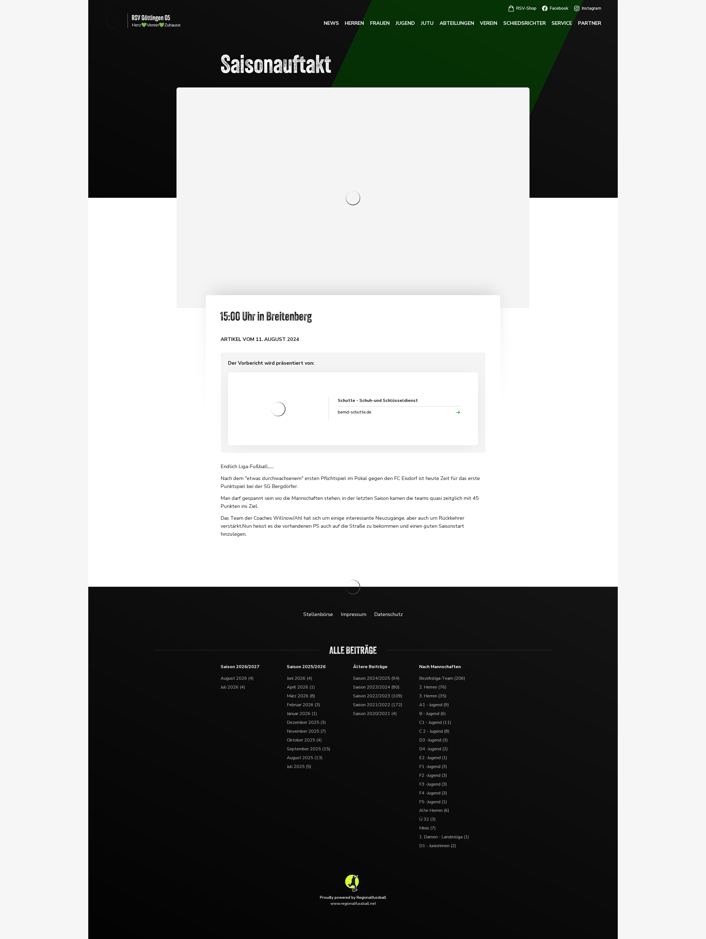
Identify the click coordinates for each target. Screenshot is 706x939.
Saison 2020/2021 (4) (375, 714)
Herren (354, 23)
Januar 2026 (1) (302, 714)
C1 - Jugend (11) (435, 722)
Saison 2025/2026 (306, 667)
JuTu (427, 23)
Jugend (405, 23)
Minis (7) (427, 828)
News (331, 23)
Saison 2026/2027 (240, 667)
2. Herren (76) (432, 687)
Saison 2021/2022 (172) (377, 705)
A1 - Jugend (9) (434, 705)
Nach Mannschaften (440, 667)
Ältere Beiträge (370, 667)
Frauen (380, 23)
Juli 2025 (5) (299, 767)
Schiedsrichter (524, 23)
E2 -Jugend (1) (433, 758)
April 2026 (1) (301, 687)
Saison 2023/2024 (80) (376, 687)
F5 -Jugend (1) (433, 802)
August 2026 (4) (237, 678)
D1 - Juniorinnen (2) (437, 846)
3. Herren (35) (432, 696)
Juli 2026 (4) (233, 687)
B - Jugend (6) (432, 714)
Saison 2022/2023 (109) (377, 696)
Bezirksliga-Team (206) (442, 678)
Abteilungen (457, 23)
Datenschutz (388, 614)
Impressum (353, 614)
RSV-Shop (526, 8)
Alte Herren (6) (434, 810)
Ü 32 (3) (427, 819)
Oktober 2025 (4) (304, 740)
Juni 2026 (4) (299, 678)
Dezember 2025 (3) (306, 722)
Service (562, 23)
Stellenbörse (318, 614)
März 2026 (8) (301, 696)
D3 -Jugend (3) (433, 740)
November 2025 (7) (306, 731)
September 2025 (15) (308, 749)
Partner (589, 23)
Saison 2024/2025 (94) (376, 678)
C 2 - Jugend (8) (434, 731)
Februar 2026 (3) (303, 705)
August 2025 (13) (305, 758)
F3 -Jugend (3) (433, 784)
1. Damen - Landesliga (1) (444, 837)
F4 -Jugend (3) (433, 793)
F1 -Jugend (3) (433, 767)
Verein (488, 23)
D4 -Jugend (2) (433, 749)
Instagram (591, 8)
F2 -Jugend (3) (433, 775)
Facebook (559, 8)
